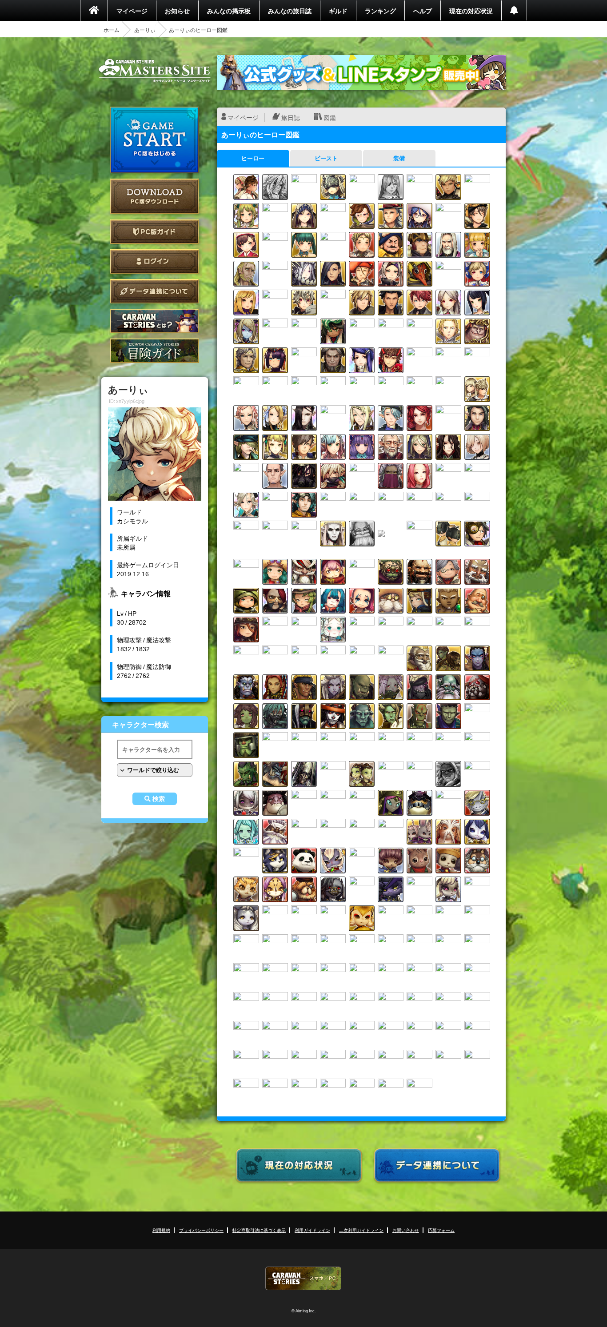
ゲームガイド (154, 351)
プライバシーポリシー (201, 1230)
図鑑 (329, 117)
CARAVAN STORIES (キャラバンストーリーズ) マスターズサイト (154, 70)
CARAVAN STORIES (303, 1278)
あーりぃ (145, 30)
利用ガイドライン (312, 1230)
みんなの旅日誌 (289, 10)
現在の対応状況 (471, 10)
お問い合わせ (405, 1230)
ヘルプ (422, 10)
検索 (158, 799)
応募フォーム (441, 1230)
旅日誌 (290, 117)
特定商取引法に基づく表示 (259, 1230)
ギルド (338, 10)
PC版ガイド (154, 231)
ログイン (154, 261)
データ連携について (154, 291)
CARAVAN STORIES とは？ (154, 321)
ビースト (326, 158)
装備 (399, 158)
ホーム (112, 30)
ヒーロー (252, 158)
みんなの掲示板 (229, 10)
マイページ (132, 10)
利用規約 (161, 1230)
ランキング (380, 10)
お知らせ (177, 10)
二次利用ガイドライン (361, 1230)
